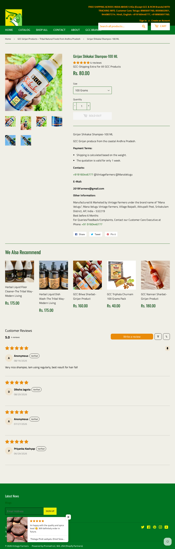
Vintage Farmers (20, 546)
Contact (59, 30)
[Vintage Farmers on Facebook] (148, 527)
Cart (162, 26)
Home (9, 30)
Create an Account (160, 20)
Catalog (24, 30)
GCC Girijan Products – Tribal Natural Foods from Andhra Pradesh (49, 39)
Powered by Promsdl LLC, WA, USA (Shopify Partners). (57, 546)
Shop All (42, 30)
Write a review (131, 337)
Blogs (8, 503)
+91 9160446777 (92, 224)
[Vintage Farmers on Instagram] (160, 527)
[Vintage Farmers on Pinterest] (154, 527)
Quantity (77, 99)
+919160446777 (83, 174)
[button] (81, 63)
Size (75, 83)
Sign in (143, 20)
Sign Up (50, 511)
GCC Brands (93, 30)
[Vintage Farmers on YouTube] (166, 527)
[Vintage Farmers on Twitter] (142, 527)
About (75, 30)
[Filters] (158, 336)
